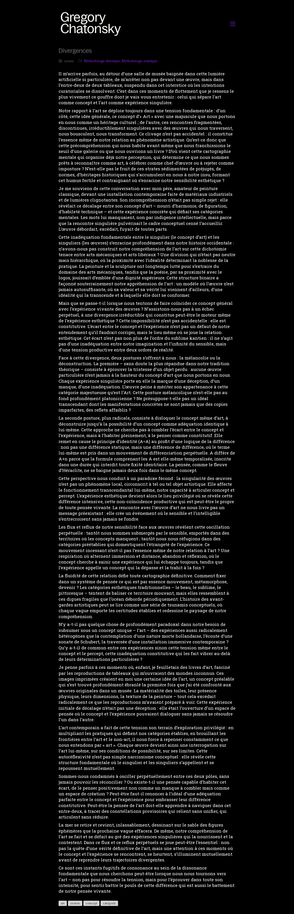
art (63, 903)
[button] (232, 24)
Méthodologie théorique (102, 61)
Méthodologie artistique (139, 61)
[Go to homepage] (92, 23)
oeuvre (75, 903)
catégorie (109, 903)
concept (91, 903)
